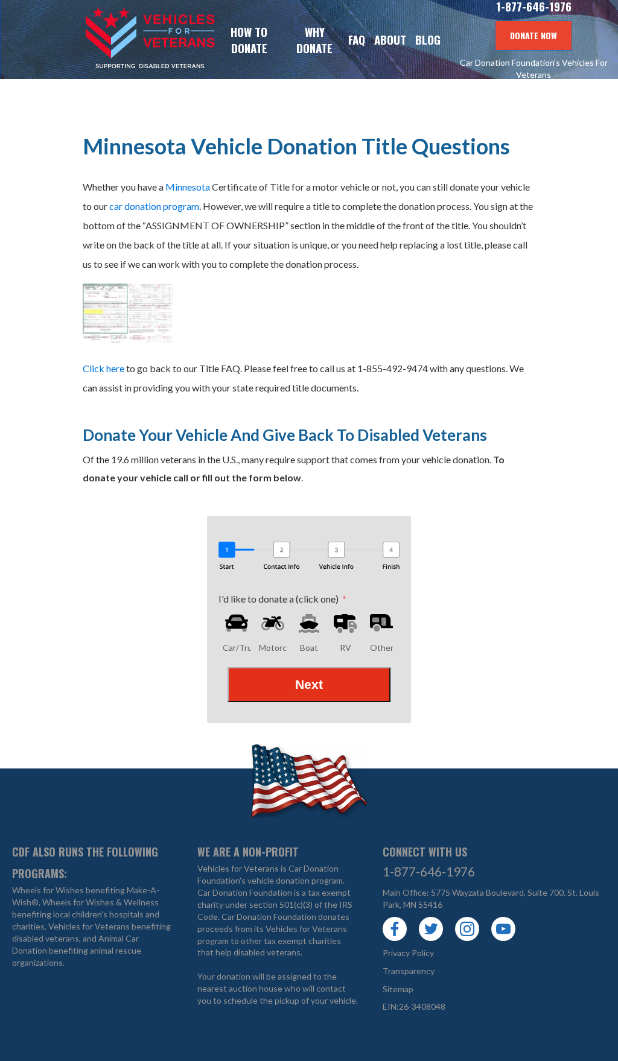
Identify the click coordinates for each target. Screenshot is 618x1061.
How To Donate (249, 40)
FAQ (356, 39)
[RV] (345, 623)
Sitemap (398, 989)
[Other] (381, 623)
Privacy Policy (408, 953)
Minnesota (187, 186)
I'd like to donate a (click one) (278, 598)
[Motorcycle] (272, 623)
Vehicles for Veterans (108, 39)
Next (309, 684)
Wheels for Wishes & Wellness (100, 902)
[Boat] (309, 623)
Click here (103, 368)
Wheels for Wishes (48, 890)
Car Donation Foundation (244, 892)
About (390, 39)
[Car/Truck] (236, 623)
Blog (428, 39)
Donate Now (533, 35)
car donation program (154, 206)
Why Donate (314, 40)
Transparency (409, 971)
